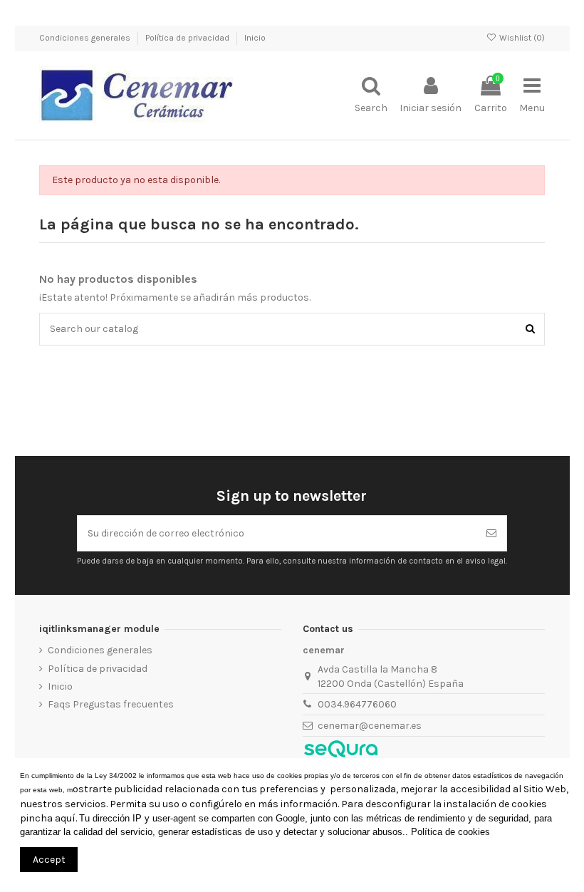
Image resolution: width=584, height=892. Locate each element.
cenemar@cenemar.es (370, 726)
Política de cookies (450, 831)
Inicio (255, 38)
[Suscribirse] (491, 533)
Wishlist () (521, 38)
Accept (49, 860)
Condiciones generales (85, 38)
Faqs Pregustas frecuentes (111, 704)
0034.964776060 (357, 704)
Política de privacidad (188, 38)
